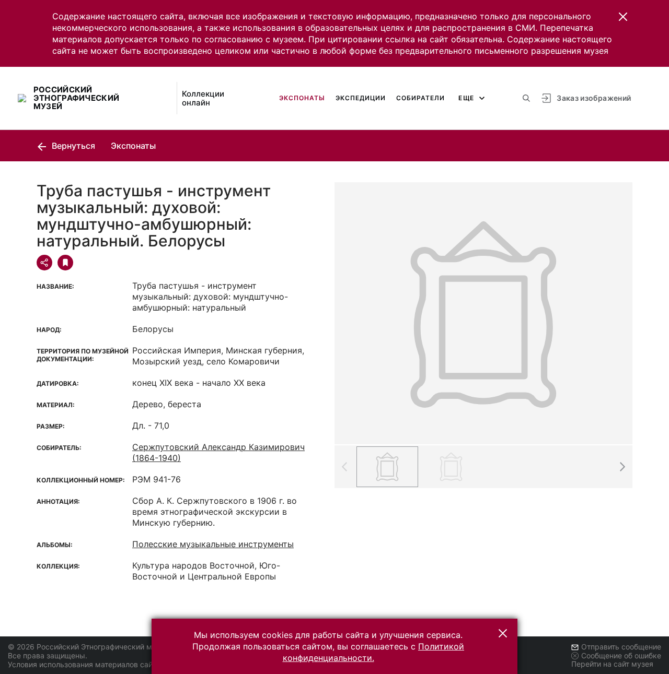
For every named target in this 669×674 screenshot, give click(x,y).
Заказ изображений (594, 97)
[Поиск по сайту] (526, 98)
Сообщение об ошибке (621, 655)
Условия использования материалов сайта (84, 664)
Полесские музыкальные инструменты (213, 544)
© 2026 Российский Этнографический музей (88, 646)
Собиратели (420, 98)
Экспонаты (302, 98)
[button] (623, 17)
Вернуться (72, 145)
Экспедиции (361, 98)
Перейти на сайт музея (612, 663)
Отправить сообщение (621, 646)
